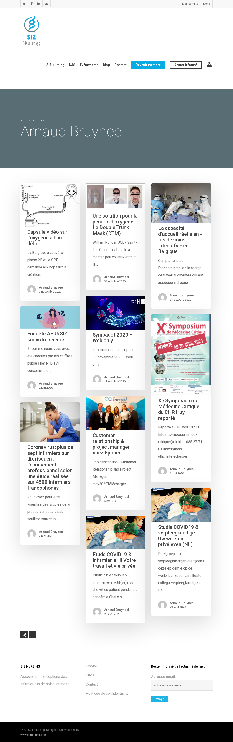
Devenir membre (148, 65)
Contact (120, 65)
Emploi (91, 666)
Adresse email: (163, 676)
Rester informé (185, 65)
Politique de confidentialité (107, 693)
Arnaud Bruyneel (51, 287)
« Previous (24, 634)
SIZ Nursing (55, 65)
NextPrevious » (32, 634)
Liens (206, 3)
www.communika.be (33, 735)
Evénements (89, 65)
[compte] (209, 68)
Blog (106, 65)
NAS (72, 65)
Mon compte (190, 3)
